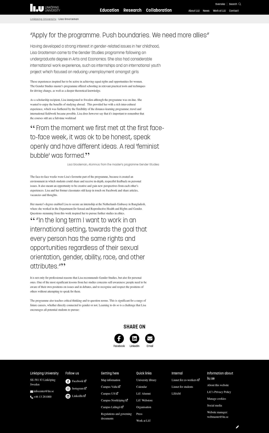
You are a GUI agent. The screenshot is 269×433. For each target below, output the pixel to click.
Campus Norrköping (113, 400)
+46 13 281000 (42, 396)
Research (132, 10)
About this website (218, 385)
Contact (234, 10)
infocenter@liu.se (44, 391)
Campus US (108, 393)
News (206, 10)
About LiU (194, 10)
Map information (110, 380)
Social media (214, 405)
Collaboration (159, 10)
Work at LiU (219, 10)
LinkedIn (77, 396)
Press (139, 414)
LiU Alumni (143, 393)
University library (146, 380)
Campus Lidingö (110, 407)
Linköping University (43, 19)
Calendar (141, 387)
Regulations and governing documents (116, 416)
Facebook (77, 381)
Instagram (77, 388)
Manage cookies (216, 398)
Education (109, 10)
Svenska (220, 4)
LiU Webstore (144, 400)
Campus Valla (109, 387)
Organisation (143, 407)
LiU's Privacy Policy (219, 392)
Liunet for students (182, 387)
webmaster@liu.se (217, 417)
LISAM (176, 393)
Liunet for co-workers (184, 380)
